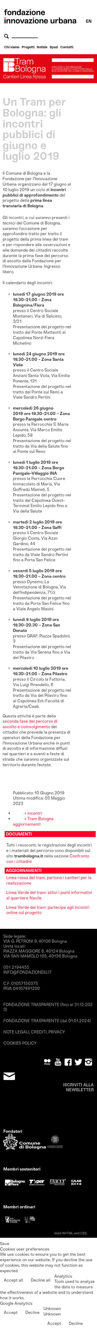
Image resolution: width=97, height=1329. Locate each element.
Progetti (28, 47)
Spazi (54, 47)
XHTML (67, 1233)
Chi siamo (11, 47)
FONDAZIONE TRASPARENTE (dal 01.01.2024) (47, 1020)
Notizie (42, 47)
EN (89, 21)
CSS (83, 1233)
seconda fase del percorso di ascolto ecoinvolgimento (30, 724)
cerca (7, 36)
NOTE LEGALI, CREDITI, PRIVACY (34, 1031)
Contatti (66, 47)
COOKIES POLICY (19, 1043)
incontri (34, 813)
